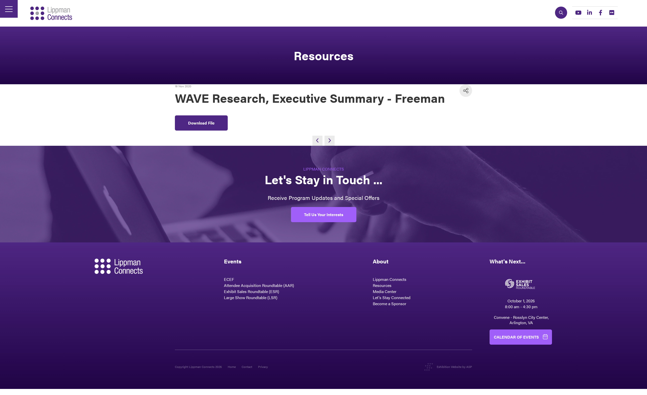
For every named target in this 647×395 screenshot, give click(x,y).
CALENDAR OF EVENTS (516, 337)
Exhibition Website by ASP (454, 366)
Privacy (263, 366)
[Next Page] (330, 141)
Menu (9, 9)
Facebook (600, 13)
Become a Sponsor (389, 303)
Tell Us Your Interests (323, 214)
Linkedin (589, 13)
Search (561, 13)
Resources (382, 285)
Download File (201, 123)
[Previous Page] (317, 141)
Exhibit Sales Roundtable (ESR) (251, 291)
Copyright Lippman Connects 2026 (198, 366)
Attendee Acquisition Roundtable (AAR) (259, 285)
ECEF (229, 279)
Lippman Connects (389, 279)
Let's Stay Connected (391, 297)
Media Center (385, 291)
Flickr (612, 13)
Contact (247, 366)
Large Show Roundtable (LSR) (250, 297)
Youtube (578, 13)
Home (232, 366)
